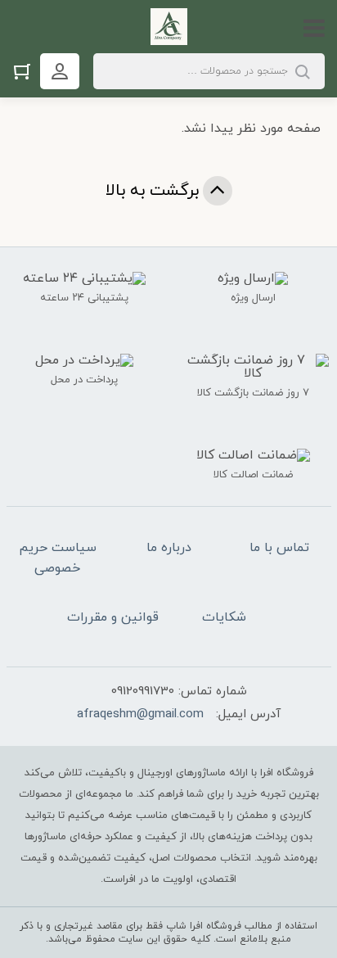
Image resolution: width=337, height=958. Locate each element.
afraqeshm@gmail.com (140, 714)
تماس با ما (279, 548)
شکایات (224, 617)
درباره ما (168, 548)
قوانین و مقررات (113, 617)
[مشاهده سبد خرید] (26, 71)
